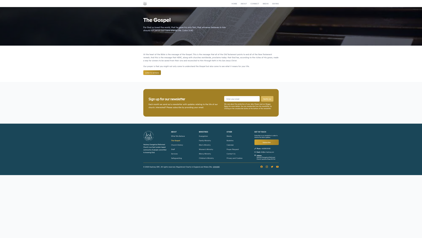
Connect (254, 3)
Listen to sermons (152, 72)
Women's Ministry (206, 149)
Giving (275, 3)
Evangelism (203, 136)
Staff (173, 149)
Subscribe (267, 142)
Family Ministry (205, 140)
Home (234, 3)
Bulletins (230, 140)
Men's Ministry (205, 145)
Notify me (267, 99)
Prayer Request (233, 149)
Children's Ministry (206, 158)
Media (266, 3)
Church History (177, 145)
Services (174, 153)
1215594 (216, 166)
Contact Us (231, 153)
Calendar (230, 145)
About (244, 3)
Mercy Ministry (205, 153)
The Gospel (175, 140)
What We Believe (178, 136)
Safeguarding (176, 158)
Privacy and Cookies (234, 158)
